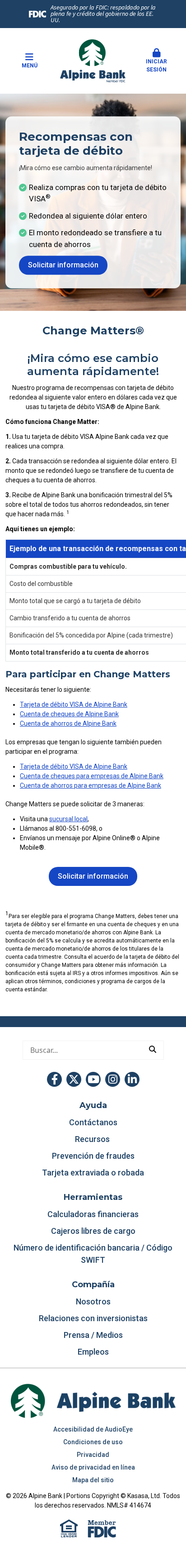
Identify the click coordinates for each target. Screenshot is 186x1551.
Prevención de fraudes (93, 1156)
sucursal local (68, 819)
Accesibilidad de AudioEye (93, 1429)
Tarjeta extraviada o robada (93, 1172)
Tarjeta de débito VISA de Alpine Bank (73, 704)
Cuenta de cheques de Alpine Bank (69, 714)
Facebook (54, 1079)
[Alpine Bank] (93, 60)
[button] (156, 61)
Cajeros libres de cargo (93, 1231)
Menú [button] (29, 65)
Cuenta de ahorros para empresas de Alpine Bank (90, 785)
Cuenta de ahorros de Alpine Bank (68, 723)
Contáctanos (93, 1122)
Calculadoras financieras (93, 1214)
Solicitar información (63, 265)
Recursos (93, 1139)
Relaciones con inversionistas (93, 1318)
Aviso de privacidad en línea (93, 1467)
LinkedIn (132, 1079)
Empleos (93, 1351)
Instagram (112, 1079)
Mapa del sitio (93, 1480)
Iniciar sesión (156, 65)
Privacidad (93, 1454)
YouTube (93, 1079)
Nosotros (93, 1301)
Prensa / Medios (93, 1335)
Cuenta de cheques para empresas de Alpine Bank (91, 776)
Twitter (73, 1079)
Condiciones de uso (93, 1442)
